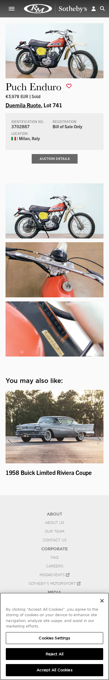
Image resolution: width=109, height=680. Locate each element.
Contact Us (55, 540)
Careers (54, 566)
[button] (94, 8)
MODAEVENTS (53, 575)
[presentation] (9, 440)
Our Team (54, 531)
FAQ (54, 558)
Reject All (54, 654)
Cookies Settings (54, 638)
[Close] (102, 600)
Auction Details (55, 159)
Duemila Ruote (23, 105)
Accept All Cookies (54, 670)
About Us (54, 523)
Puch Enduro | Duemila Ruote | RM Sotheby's (55, 8)
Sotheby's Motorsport (52, 584)
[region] (54, 636)
